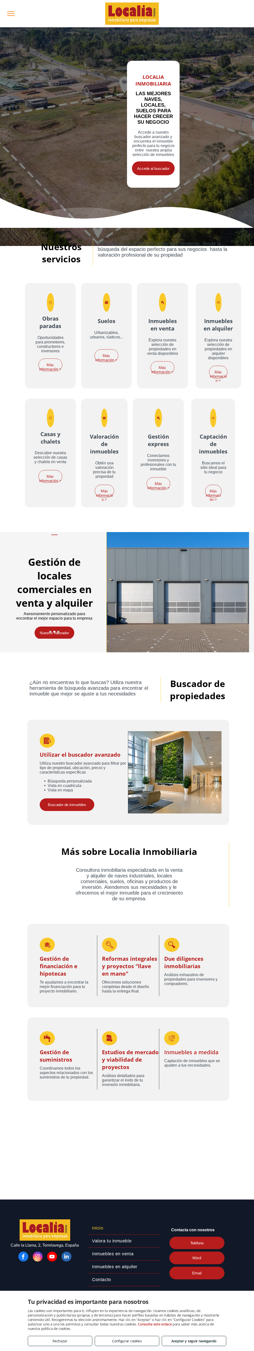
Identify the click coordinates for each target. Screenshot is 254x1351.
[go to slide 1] (50, 632)
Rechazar (60, 1341)
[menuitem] (124, 1228)
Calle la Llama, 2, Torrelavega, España (45, 1245)
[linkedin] (66, 1257)
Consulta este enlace (155, 1324)
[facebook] (23, 1257)
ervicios (63, 259)
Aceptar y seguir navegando (194, 1341)
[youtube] (52, 1257)
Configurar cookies (127, 1341)
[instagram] (38, 1257)
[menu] (10, 13)
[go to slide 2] (54, 632)
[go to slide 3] (58, 632)
